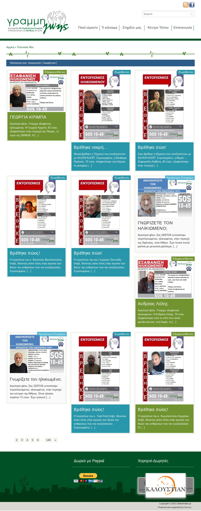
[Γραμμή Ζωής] (37, 34)
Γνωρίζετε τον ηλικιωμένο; (36, 379)
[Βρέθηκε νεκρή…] (100, 140)
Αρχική (10, 47)
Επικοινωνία (183, 27)
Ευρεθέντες (122, 72)
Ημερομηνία (34, 63)
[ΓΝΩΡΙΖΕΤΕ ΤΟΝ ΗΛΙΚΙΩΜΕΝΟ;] (164, 215)
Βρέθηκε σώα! (152, 147)
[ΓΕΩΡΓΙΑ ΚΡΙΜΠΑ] (36, 110)
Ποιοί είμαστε (88, 27)
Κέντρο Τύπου (158, 27)
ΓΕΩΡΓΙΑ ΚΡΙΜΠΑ (28, 117)
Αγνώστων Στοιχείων (179, 177)
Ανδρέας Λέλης (153, 303)
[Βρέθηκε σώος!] (36, 245)
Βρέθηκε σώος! (25, 253)
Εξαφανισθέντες (55, 72)
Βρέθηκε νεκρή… (91, 147)
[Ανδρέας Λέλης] (164, 296)
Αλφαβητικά (49, 63)
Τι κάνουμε (109, 27)
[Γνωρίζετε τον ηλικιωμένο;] (36, 372)
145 (48, 440)
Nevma (187, 507)
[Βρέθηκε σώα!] (164, 140)
